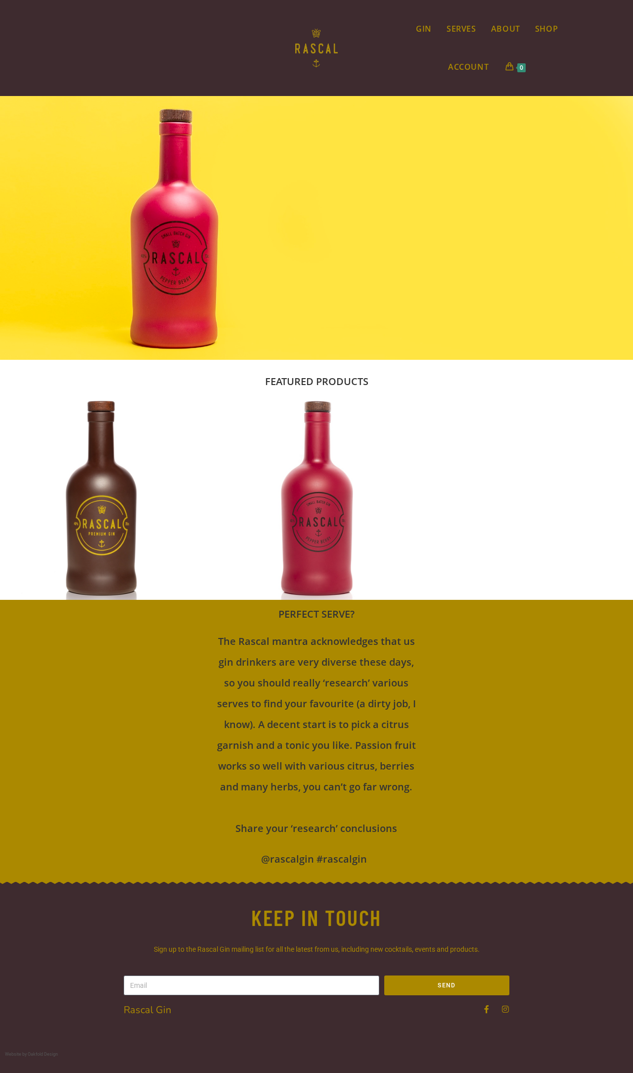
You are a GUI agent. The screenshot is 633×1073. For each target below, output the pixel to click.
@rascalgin (287, 859)
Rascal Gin (147, 1010)
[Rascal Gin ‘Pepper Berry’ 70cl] (316, 499)
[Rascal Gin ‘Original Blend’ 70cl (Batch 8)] (100, 499)
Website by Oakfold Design (31, 1054)
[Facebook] (487, 1009)
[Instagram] (505, 1009)
